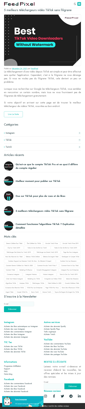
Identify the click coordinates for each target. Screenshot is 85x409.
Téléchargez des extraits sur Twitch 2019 (19, 252)
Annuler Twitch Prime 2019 (70, 243)
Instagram (10, 133)
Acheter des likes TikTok (13, 349)
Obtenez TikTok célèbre (33, 257)
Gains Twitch (35, 292)
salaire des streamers (72, 279)
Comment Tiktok (10, 270)
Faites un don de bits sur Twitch (37, 248)
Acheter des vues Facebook (14, 386)
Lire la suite (13, 114)
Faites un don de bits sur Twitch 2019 (65, 248)
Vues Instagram (21, 399)
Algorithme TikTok (11, 283)
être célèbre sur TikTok (34, 243)
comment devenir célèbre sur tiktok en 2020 (19, 266)
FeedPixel (34, 68)
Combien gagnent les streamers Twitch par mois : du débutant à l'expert (29, 261)
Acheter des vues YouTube (54, 351)
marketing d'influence (25, 270)
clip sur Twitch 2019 (14, 248)
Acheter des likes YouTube (54, 346)
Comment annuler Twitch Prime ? (47, 266)
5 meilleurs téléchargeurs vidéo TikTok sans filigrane (37, 10)
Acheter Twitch (49, 334)
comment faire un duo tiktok (69, 266)
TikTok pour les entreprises (34, 288)
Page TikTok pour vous (52, 288)
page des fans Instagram (70, 252)
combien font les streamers (68, 261)
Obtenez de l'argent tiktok (50, 257)
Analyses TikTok (24, 283)
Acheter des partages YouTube (55, 354)
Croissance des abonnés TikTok (14, 288)
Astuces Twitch (46, 292)
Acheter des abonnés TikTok (14, 351)
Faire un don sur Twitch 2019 (69, 274)
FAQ (5, 371)
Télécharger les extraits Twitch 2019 (47, 252)
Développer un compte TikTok (70, 257)
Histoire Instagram (48, 274)
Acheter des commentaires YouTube (57, 343)
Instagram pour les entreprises (70, 270)
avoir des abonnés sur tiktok (13, 257)
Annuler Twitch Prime (51, 243)
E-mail (6, 304)
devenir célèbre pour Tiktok (14, 243)
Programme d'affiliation (12, 366)
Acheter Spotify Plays (52, 329)
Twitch (9, 147)
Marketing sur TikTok (34, 279)
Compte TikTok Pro (22, 292)
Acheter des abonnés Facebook (16, 391)
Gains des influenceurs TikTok (70, 288)
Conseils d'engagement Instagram (46, 270)
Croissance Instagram (13, 274)
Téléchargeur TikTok (38, 283)
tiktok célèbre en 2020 (54, 283)
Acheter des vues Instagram (14, 329)
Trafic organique (50, 331)
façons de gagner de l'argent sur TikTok (67, 292)
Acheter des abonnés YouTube (55, 349)
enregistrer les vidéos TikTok (52, 279)
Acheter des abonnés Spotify (55, 326)
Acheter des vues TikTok (13, 346)
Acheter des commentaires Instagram (18, 331)
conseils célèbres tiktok (72, 283)
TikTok (8, 140)
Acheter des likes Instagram (14, 334)
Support (7, 368)
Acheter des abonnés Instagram (16, 337)
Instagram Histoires (31, 274)
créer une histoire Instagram (14, 279)
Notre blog (8, 374)
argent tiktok (9, 292)
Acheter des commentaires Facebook (18, 383)
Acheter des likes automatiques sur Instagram (21, 326)
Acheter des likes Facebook (14, 389)
